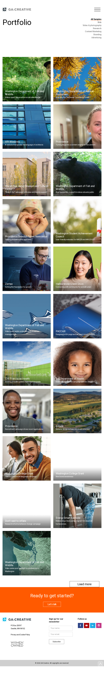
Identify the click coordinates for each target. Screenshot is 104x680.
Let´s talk (52, 604)
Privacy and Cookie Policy (20, 635)
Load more (84, 584)
